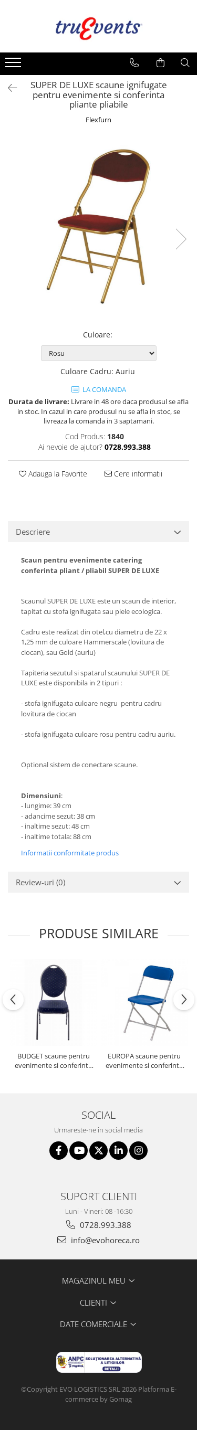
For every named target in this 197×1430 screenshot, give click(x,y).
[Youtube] (78, 1150)
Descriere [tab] (33, 531)
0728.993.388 (104, 1225)
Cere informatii (137, 474)
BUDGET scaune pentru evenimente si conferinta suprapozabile (53, 1060)
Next (180, 239)
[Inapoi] (8, 88)
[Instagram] (138, 1150)
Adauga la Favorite (56, 474)
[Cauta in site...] (185, 62)
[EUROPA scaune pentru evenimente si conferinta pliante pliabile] (144, 1002)
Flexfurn (98, 119)
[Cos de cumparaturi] (160, 62)
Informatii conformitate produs (70, 852)
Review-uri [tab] (40, 882)
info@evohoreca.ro (104, 1240)
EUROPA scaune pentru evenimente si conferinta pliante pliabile (144, 1060)
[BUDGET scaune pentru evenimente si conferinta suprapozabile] (53, 1002)
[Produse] (14, 65)
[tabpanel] (98, 228)
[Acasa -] (98, 26)
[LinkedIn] (118, 1150)
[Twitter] (98, 1150)
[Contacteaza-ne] (134, 62)
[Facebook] (58, 1150)
